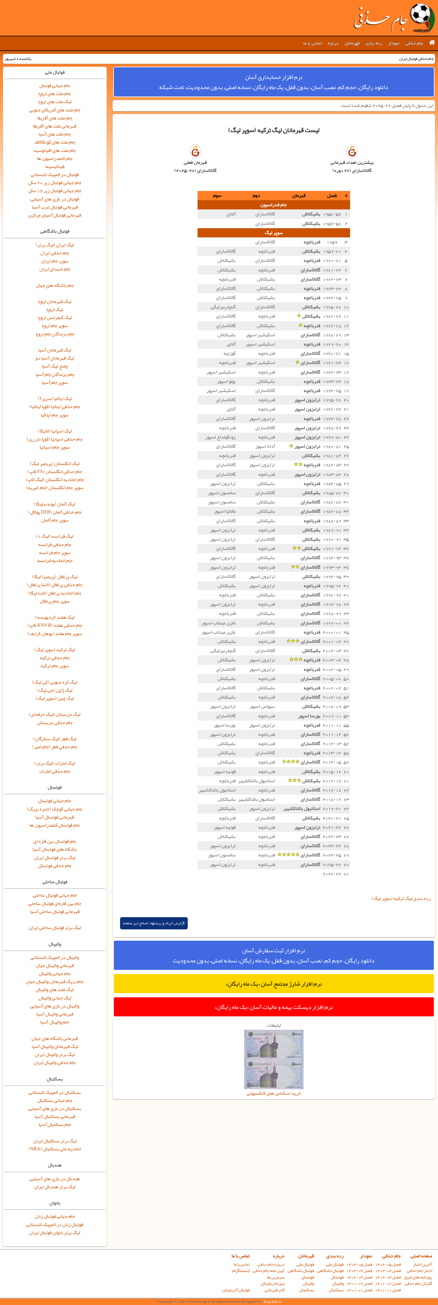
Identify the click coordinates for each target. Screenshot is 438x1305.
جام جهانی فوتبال (54, 85)
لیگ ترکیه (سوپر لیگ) (54, 649)
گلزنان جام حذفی (418, 1283)
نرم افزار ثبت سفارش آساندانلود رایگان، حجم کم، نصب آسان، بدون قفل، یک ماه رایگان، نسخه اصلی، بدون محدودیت (274, 955)
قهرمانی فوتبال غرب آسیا (55, 207)
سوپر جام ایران (55, 261)
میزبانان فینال (273, 1283)
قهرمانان (352, 43)
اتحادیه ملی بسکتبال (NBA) (54, 1149)
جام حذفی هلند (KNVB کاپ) (54, 625)
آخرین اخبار (422, 1264)
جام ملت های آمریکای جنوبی (54, 110)
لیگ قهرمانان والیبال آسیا (55, 1046)
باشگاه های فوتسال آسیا (54, 849)
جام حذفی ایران (54, 253)
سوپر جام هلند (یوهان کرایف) (55, 633)
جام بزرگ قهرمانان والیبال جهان (54, 981)
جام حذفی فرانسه (54, 544)
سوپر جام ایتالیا (55, 415)
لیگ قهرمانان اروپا (54, 301)
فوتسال (337, 1277)
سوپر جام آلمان (55, 520)
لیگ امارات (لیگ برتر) (55, 763)
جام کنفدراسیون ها (54, 158)
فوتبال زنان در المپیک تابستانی (54, 1224)
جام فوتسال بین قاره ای (54, 841)
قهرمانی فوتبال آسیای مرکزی (54, 215)
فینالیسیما (54, 166)
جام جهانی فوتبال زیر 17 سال (54, 190)
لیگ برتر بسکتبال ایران (55, 1141)
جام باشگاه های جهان (55, 285)
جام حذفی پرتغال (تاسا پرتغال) (55, 584)
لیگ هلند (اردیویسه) (54, 617)
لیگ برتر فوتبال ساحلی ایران (55, 927)
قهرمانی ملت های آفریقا (54, 126)
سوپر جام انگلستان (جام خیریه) (54, 487)
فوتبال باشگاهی (330, 1270)
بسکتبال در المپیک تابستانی (55, 1092)
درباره (333, 43)
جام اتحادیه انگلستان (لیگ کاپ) (55, 479)
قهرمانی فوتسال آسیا (54, 817)
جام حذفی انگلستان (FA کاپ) (54, 471)
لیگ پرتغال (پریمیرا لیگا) (54, 576)
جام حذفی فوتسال (55, 865)
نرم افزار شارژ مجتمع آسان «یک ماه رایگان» (274, 984)
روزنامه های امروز (418, 1277)
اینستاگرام (241, 1270)
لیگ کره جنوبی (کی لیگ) (54, 682)
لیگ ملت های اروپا (55, 101)
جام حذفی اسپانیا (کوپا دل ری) (55, 439)
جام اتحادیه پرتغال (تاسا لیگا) (54, 593)
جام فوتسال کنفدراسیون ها (54, 825)
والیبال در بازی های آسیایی (54, 1006)
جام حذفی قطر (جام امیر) (54, 747)
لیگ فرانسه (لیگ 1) (54, 536)
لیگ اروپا (54, 309)
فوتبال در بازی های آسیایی (54, 199)
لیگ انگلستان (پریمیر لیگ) (55, 463)
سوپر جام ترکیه (55, 666)
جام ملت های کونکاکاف (54, 142)
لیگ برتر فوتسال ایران (54, 857)
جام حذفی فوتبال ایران (394, 18)
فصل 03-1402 (388, 1277)
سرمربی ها (276, 1277)
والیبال (338, 1283)
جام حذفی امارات (54, 771)
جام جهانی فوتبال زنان (55, 1216)
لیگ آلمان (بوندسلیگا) (54, 504)
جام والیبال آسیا (54, 1022)
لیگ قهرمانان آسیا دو (54, 358)
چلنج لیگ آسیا (55, 366)
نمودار (394, 43)
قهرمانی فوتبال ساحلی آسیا (55, 911)
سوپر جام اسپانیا (55, 447)
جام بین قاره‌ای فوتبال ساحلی (54, 903)
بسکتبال (336, 1290)
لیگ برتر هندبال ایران (54, 1187)
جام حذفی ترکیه (55, 657)
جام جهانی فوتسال (54, 800)
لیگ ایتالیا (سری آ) (55, 398)
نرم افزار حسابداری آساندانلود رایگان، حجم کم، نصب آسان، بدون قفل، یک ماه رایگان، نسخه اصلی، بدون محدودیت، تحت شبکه (273, 82)
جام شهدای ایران (54, 269)
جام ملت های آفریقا (54, 118)
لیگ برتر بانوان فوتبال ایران (54, 1232)
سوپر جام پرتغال (55, 601)
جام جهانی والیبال (55, 973)
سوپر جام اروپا (55, 325)
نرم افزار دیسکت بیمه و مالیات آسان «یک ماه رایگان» (274, 1007)
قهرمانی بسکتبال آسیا (55, 1116)
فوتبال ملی (335, 1264)
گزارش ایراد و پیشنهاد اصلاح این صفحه (154, 923)
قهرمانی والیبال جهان (55, 965)
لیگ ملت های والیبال (55, 989)
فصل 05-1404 (388, 1264)
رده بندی (374, 43)
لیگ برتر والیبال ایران (55, 1054)
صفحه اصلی (421, 1256)
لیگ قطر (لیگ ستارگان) (54, 739)
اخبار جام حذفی (419, 1270)
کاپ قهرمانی (275, 1290)
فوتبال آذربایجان (236, 1290)
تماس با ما (312, 43)
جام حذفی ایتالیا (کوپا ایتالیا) (54, 406)
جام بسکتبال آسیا (54, 1124)
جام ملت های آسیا (54, 134)
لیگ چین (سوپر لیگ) (54, 698)
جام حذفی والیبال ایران (55, 1062)
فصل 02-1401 (388, 1283)
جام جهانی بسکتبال (54, 1100)
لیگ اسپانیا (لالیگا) (55, 431)
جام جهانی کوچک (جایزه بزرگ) (54, 809)
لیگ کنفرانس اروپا (55, 317)
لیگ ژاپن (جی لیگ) (54, 690)
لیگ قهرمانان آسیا (54, 350)
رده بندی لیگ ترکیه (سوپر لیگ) (401, 898)
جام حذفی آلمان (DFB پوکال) (55, 512)
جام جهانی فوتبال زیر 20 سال (54, 182)
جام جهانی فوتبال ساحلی (55, 895)
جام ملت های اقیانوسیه (55, 150)
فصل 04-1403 (388, 1270)
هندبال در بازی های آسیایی (54, 1178)
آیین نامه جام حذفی (269, 1270)
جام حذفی (414, 43)
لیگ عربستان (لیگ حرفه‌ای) (54, 714)
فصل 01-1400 (388, 1290)
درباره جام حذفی (271, 1264)
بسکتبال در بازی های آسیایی (54, 1108)
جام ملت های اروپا (54, 93)
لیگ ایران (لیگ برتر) (55, 245)
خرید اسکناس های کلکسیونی (274, 1093)
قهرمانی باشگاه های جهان (55, 1038)
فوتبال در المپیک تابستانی (55, 174)
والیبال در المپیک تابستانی (54, 957)
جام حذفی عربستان (55, 722)
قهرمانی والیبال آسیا (54, 1014)
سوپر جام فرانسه (55, 552)
